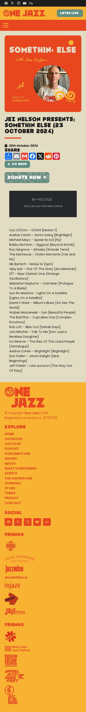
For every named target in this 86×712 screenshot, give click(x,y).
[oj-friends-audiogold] (43, 579)
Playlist (12, 448)
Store (10, 488)
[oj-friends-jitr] (43, 696)
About (10, 463)
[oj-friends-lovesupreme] (43, 560)
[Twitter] (12, 3)
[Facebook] (6, 3)
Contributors (17, 453)
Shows (11, 458)
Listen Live (13, 439)
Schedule (13, 483)
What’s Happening (21, 468)
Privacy (11, 498)
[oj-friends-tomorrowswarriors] (43, 547)
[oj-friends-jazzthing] (43, 613)
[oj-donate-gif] (43, 177)
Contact (13, 503)
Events (11, 473)
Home (9, 434)
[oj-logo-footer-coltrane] (24, 397)
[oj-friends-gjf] (43, 662)
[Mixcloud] (31, 3)
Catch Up (13, 444)
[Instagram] (18, 3)
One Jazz (32, 413)
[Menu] (6, 25)
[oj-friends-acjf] (43, 677)
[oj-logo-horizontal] (24, 13)
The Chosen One (18, 478)
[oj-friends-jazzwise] (43, 570)
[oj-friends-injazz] (43, 587)
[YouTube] (25, 3)
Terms (10, 493)
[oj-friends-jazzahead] (43, 600)
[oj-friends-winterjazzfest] (43, 638)
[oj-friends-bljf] (43, 650)
